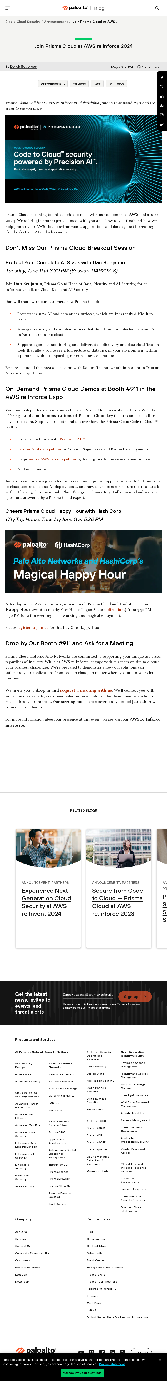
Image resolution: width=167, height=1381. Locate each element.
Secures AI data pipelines (39, 449)
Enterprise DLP (59, 1164)
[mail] (162, 115)
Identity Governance (135, 1095)
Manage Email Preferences (105, 1267)
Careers (20, 1239)
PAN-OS (54, 1102)
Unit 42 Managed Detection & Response (98, 1160)
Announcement (56, 21)
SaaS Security (24, 1186)
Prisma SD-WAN (59, 1186)
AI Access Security (27, 1081)
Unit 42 (91, 1310)
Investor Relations (27, 1267)
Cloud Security (28, 21)
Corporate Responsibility (32, 1253)
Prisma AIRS (23, 1074)
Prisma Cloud (95, 1109)
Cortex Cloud (96, 1073)
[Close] (160, 1360)
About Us (21, 1231)
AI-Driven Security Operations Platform (99, 1056)
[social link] (81, 1352)
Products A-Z (96, 1274)
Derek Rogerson (23, 66)
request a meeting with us (86, 690)
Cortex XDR (94, 1135)
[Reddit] (162, 105)
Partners (79, 83)
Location (21, 1274)
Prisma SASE (57, 1132)
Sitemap (92, 1296)
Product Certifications (102, 1281)
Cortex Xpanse (97, 1149)
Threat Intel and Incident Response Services (134, 1168)
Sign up (131, 996)
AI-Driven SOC (96, 1120)
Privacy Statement (98, 1007)
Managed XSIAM (98, 1171)
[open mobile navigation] (7, 8)
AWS (97, 83)
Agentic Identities (133, 1113)
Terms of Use (126, 1004)
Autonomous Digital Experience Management (62, 1154)
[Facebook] (162, 77)
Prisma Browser (59, 1178)
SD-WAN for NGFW (61, 1095)
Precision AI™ (72, 439)
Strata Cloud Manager (63, 1088)
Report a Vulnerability (101, 1288)
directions (116, 610)
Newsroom (22, 1281)
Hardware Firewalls (61, 1074)
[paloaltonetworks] (75, 8)
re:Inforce (116, 83)
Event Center (96, 1260)
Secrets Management (136, 1120)
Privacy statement (112, 1364)
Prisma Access (58, 1171)
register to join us (32, 628)
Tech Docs (94, 1303)
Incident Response (134, 1189)
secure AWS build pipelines (52, 459)
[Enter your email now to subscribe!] (88, 996)
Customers (22, 1260)
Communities (96, 1239)
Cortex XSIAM (96, 1128)
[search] (157, 8)
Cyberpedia (94, 1253)
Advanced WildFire (27, 1125)
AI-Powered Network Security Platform (42, 1052)
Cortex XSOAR (96, 1142)
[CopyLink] (162, 124)
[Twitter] (162, 87)
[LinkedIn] (162, 96)
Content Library (97, 1246)
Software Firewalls (61, 1081)
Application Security (100, 1080)
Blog (9, 21)
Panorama (55, 1110)
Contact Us (23, 1246)
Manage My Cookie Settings (82, 1372)
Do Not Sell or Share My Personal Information (117, 1317)
